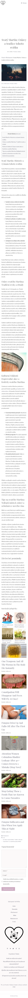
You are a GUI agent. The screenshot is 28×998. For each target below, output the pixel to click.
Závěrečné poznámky (8, 156)
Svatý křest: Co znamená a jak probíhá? (12, 841)
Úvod (3, 57)
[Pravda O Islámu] (3, 3)
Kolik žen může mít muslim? (14, 958)
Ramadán (14, 909)
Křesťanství (9, 57)
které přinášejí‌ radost (7, 299)
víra (4, 837)
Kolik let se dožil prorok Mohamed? (14, 967)
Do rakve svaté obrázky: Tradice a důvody (12, 839)
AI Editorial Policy (14, 996)
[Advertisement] (14, 21)
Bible (14, 915)
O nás (14, 921)
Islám (14, 906)
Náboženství (14, 918)
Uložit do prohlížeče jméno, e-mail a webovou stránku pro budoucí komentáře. (13, 881)
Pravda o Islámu (17, 51)
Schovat (18, 133)
